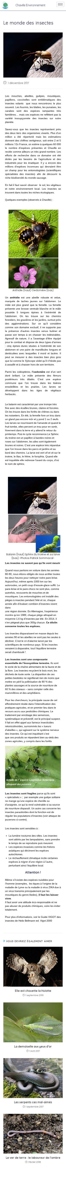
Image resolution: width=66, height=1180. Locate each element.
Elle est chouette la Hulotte (33, 990)
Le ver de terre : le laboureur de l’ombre (33, 1157)
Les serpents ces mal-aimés (33, 1102)
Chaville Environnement (30, 5)
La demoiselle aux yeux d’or (33, 1046)
